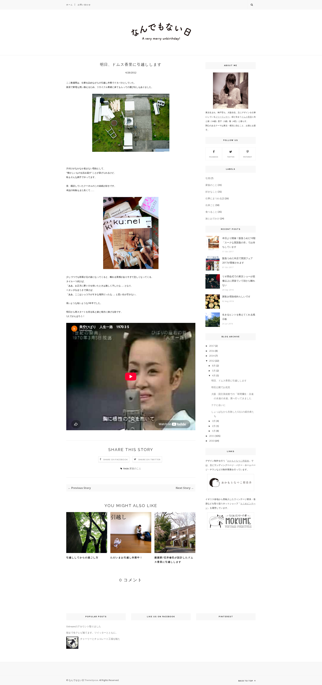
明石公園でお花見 (220, 387)
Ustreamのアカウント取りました (83, 626)
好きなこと (211, 191)
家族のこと (135, 468)
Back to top (246, 680)
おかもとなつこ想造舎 (238, 460)
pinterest (247, 157)
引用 (207, 178)
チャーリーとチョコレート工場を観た (100, 638)
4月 (214, 375)
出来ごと (210, 205)
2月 (214, 426)
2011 (211, 435)
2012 (211, 360)
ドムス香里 (247, 117)
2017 (211, 345)
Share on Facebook (115, 459)
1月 (214, 430)
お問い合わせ (84, 4)
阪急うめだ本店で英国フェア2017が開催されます (237, 260)
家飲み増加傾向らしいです (236, 296)
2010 (211, 440)
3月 (214, 420)
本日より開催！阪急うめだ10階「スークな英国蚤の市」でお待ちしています (238, 242)
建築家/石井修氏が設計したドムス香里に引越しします (173, 559)
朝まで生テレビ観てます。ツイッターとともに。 (92, 632)
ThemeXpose (91, 680)
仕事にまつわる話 (214, 198)
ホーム (69, 4)
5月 (214, 370)
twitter (230, 157)
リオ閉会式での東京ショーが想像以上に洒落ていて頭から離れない (238, 281)
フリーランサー (223, 117)
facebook (213, 157)
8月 (214, 365)
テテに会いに (218, 405)
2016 (211, 350)
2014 (211, 355)
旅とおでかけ (212, 218)
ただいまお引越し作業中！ (126, 557)
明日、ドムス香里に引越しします (229, 380)
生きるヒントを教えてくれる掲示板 (238, 317)
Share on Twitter (149, 459)
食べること (211, 211)
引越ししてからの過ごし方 (82, 557)
